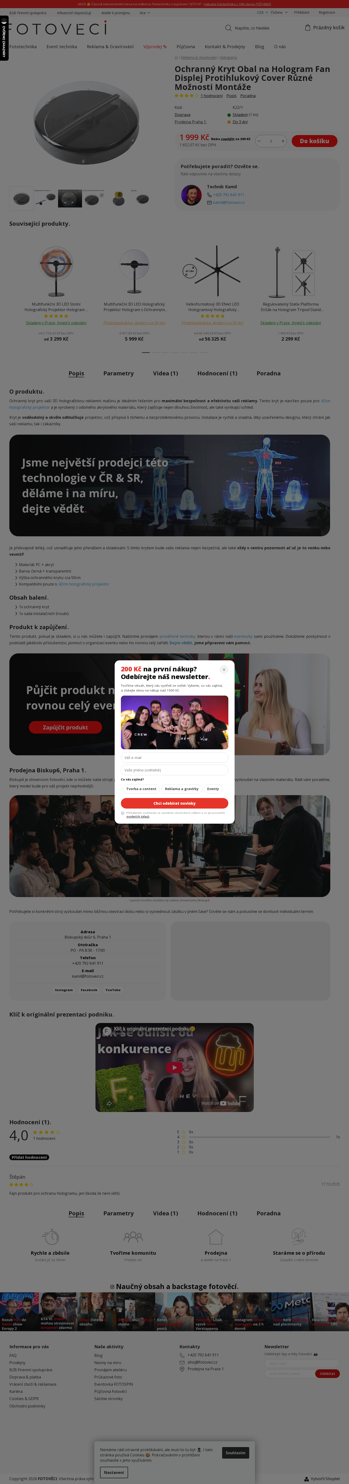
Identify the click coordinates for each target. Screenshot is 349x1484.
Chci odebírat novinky (174, 803)
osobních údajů (137, 816)
